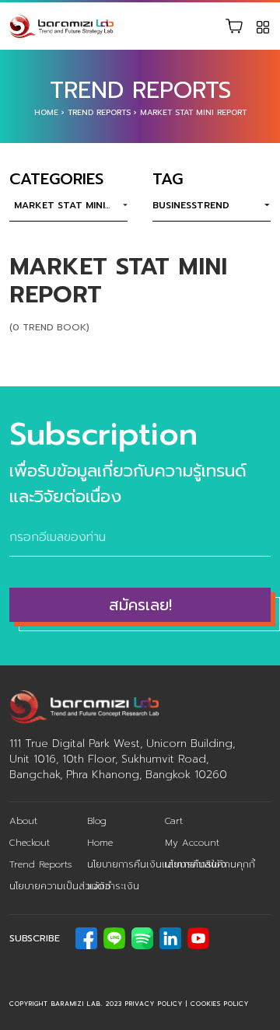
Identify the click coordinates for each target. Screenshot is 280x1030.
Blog (97, 821)
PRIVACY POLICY (154, 1003)
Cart (174, 821)
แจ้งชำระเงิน (113, 886)
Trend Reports (99, 112)
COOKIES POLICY (220, 1003)
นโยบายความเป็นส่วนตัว (59, 886)
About (23, 821)
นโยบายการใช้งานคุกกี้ (210, 864)
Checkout (29, 843)
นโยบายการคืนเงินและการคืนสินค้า (157, 864)
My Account (192, 843)
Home (46, 112)
